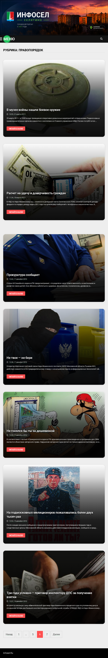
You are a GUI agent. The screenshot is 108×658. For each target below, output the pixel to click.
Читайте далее (16, 128)
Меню (7, 39)
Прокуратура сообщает (23, 275)
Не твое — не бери (19, 358)
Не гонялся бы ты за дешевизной (30, 431)
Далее (56, 634)
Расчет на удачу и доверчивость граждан (36, 193)
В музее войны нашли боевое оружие (33, 110)
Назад (9, 634)
